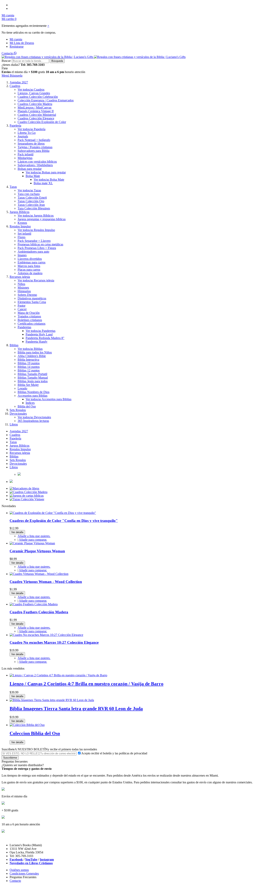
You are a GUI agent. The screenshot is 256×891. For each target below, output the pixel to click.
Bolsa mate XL (43, 183)
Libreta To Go (27, 132)
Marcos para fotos (29, 266)
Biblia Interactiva (28, 359)
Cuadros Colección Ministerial (37, 114)
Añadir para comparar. (33, 539)
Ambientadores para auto (33, 251)
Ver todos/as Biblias (30, 348)
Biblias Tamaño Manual (33, 377)
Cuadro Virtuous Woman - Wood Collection (46, 582)
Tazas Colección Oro (31, 201)
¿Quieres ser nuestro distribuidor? (23, 765)
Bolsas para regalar (30, 168)
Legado (22, 388)
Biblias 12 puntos (29, 370)
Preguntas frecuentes (15, 761)
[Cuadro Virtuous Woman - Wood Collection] (39, 574)
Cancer (22, 309)
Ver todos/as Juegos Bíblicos (36, 215)
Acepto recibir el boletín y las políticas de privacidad (114, 753)
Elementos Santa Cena (32, 302)
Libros (14, 424)
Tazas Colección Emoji (32, 197)
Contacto (8, 53)
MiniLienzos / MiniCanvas (34, 107)
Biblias (14, 345)
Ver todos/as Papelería (31, 129)
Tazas (13, 186)
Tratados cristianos (29, 316)
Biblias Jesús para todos (33, 381)
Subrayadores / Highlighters (35, 165)
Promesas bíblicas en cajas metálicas (40, 244)
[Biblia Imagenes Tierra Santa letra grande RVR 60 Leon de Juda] (52, 700)
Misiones (23, 287)
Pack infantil (25, 154)
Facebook (16, 859)
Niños (21, 284)
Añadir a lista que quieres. (34, 536)
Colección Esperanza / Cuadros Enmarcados (46, 100)
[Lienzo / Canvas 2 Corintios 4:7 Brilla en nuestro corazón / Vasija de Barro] (58, 675)
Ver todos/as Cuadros (31, 89)
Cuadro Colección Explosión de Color (42, 122)
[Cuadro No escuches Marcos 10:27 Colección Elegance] (46, 635)
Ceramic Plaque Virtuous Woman (37, 551)
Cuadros (15, 86)
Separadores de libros (31, 143)
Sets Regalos (18, 410)
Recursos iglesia (20, 276)
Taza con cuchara (29, 194)
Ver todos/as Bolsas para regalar (46, 172)
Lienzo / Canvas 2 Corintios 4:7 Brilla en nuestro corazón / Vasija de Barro (86, 683)
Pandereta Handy (36, 341)
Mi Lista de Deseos (22, 43)
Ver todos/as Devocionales (34, 417)
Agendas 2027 (19, 82)
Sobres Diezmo (27, 294)
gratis (41, 72)
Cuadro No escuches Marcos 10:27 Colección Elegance (54, 642)
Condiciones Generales (24, 873)
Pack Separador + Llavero (34, 240)
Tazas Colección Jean (31, 204)
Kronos (22, 222)
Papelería (15, 125)
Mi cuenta (16, 39)
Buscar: (6, 60)
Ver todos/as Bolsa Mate (49, 179)
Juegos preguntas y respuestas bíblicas (42, 219)
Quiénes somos (19, 870)
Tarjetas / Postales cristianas (35, 147)
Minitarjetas (25, 158)
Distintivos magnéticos (32, 298)
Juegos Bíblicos (19, 212)
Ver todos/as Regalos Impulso (36, 230)
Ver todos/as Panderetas (40, 330)
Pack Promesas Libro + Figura (37, 248)
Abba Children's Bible (32, 356)
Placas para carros (29, 269)
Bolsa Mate (33, 176)
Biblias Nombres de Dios (33, 392)
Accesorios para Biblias (32, 395)
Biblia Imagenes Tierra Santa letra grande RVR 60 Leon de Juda (76, 708)
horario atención (75, 72)
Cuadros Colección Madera (35, 104)
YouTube (31, 859)
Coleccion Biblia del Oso (35, 733)
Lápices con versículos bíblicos (37, 161)
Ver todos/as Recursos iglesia (36, 280)
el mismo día (20, 72)
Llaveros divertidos (30, 258)
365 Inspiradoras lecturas (33, 420)
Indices (30, 402)
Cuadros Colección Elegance (36, 118)
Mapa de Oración (29, 312)
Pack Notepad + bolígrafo (34, 140)
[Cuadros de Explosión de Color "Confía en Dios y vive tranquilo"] (53, 513)
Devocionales (18, 413)
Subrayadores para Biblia (33, 150)
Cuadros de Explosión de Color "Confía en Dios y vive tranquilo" (64, 521)
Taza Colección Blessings (34, 208)
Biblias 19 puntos (29, 363)
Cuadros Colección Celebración (38, 96)
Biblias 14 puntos (29, 366)
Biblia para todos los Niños (35, 352)
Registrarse (17, 46)
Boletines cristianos (30, 320)
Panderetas (24, 327)
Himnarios (24, 291)
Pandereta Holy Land (39, 334)
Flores (21, 237)
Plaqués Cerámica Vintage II (36, 111)
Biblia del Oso (27, 406)
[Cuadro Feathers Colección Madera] (34, 604)
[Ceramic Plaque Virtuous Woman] (32, 543)
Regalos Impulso (20, 226)
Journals (23, 136)
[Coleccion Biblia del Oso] (27, 725)
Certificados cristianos (31, 323)
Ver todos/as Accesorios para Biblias (48, 399)
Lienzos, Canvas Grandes (34, 93)
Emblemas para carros (31, 262)
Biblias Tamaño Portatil (32, 374)
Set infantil (24, 233)
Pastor (21, 305)
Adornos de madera (30, 273)
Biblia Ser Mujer (28, 384)
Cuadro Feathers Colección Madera (39, 612)
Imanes (22, 255)
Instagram (47, 859)
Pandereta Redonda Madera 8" (45, 338)
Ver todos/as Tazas (29, 190)
